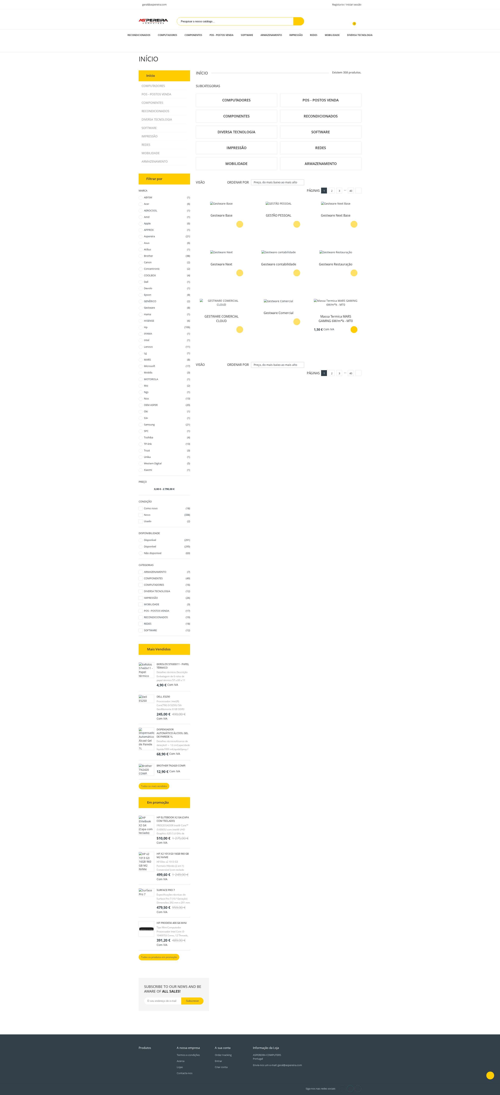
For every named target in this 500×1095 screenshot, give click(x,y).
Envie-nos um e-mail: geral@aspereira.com (277, 1065)
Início (150, 75)
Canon (167, 262)
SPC (167, 431)
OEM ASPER (167, 405)
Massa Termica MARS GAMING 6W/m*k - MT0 (336, 318)
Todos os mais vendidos (154, 786)
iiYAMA (167, 333)
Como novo (167, 508)
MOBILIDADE (332, 35)
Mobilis (167, 372)
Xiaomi (167, 470)
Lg (167, 353)
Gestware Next (221, 264)
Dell (167, 282)
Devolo (167, 288)
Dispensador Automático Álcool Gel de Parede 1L (172, 733)
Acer (167, 204)
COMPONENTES (193, 35)
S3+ (167, 418)
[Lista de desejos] (359, 21)
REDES (313, 35)
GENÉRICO (167, 301)
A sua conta (222, 1048)
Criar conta (221, 1067)
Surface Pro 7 (166, 890)
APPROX (167, 230)
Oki (167, 411)
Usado (167, 521)
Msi (167, 385)
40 (350, 190)
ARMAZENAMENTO (271, 35)
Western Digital (167, 463)
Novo (167, 515)
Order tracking (223, 1055)
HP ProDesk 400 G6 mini (172, 923)
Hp (167, 327)
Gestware (167, 307)
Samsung (167, 424)
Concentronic (167, 268)
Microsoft (167, 366)
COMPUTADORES (167, 35)
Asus (167, 243)
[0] (352, 21)
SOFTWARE (247, 35)
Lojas (180, 1067)
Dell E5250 (163, 696)
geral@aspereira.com (154, 4)
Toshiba (167, 437)
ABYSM (167, 197)
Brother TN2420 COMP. (171, 765)
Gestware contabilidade (278, 264)
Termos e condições (188, 1055)
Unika (167, 457)
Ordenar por (238, 182)
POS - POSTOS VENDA (221, 35)
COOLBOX (167, 275)
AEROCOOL (167, 210)
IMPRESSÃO (296, 35)
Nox (167, 398)
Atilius (167, 249)
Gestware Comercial (278, 313)
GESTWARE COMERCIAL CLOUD (221, 318)
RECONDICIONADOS (139, 35)
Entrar (218, 1061)
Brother (167, 256)
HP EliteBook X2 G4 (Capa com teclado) (173, 819)
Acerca (180, 1061)
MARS (167, 359)
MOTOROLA (167, 379)
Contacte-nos (184, 1073)
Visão (200, 182)
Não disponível (167, 553)
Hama (167, 314)
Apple (167, 223)
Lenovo (167, 346)
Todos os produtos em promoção (159, 957)
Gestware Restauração (335, 264)
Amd (167, 217)
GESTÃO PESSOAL (278, 215)
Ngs (167, 392)
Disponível (167, 540)
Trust (167, 450)
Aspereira (167, 236)
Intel (167, 340)
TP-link (167, 444)
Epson (167, 294)
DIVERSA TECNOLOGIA (359, 35)
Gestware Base (221, 215)
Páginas (313, 190)
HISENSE (167, 320)
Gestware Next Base (335, 215)
